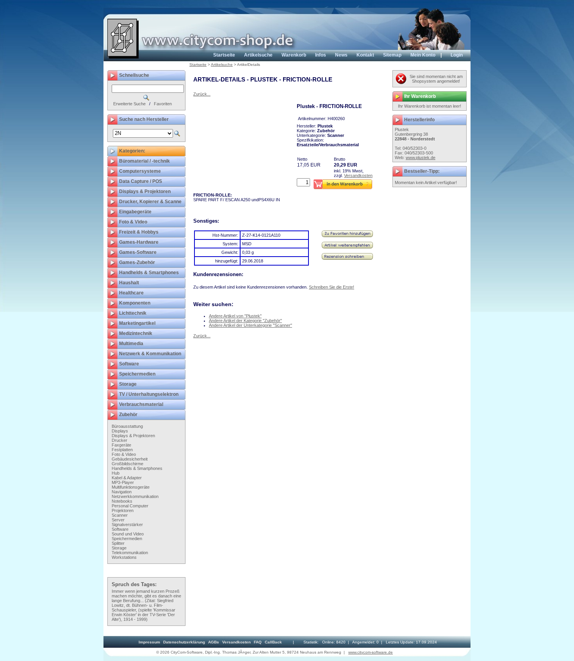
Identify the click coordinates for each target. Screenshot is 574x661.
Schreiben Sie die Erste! (331, 287)
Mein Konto (422, 55)
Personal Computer (130, 505)
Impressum (149, 642)
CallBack (273, 642)
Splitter (118, 543)
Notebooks (122, 501)
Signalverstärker (127, 524)
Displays (120, 431)
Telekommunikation (130, 552)
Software (120, 529)
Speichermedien (127, 538)
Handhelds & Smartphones (137, 468)
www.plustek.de (420, 157)
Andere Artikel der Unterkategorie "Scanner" (250, 325)
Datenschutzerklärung (184, 642)
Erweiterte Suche (129, 103)
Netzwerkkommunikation (135, 496)
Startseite (224, 55)
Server (118, 519)
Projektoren (123, 510)
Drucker (119, 440)
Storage (119, 548)
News (341, 55)
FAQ (258, 642)
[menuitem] (149, 642)
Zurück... (201, 94)
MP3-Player (123, 482)
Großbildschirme (127, 463)
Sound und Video (128, 534)
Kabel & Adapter (127, 477)
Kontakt (365, 55)
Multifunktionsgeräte (131, 487)
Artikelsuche (258, 55)
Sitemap (392, 55)
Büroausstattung (127, 426)
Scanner (120, 515)
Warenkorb (294, 55)
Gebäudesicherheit (130, 459)
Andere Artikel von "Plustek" (235, 316)
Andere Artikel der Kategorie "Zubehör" (245, 320)
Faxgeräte (121, 445)
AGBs (213, 642)
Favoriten (163, 103)
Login (457, 55)
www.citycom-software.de (370, 652)
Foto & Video (124, 454)
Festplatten (122, 449)
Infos (320, 55)
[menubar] (210, 642)
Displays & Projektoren (133, 435)
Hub (115, 473)
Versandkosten (358, 175)
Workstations (124, 557)
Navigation (122, 491)
